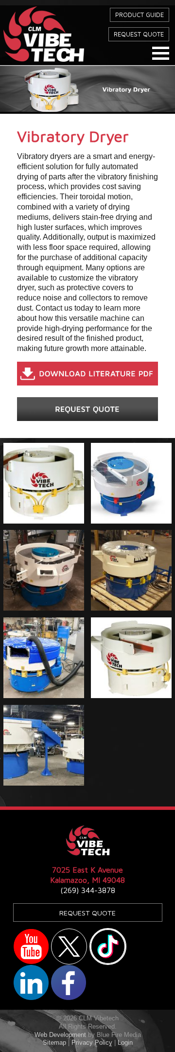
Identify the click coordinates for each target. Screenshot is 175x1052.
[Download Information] (87, 376)
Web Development (60, 1034)
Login (125, 1042)
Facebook (68, 982)
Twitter (69, 946)
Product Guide (139, 14)
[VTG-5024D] (43, 483)
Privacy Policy (91, 1042)
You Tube (31, 946)
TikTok (107, 946)
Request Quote (139, 34)
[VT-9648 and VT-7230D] (43, 745)
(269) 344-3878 (87, 890)
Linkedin (31, 982)
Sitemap (54, 1042)
